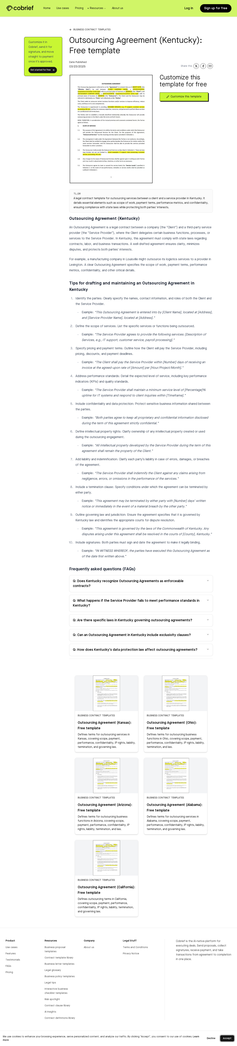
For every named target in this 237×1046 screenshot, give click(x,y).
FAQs (8, 966)
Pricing (9, 972)
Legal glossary (53, 970)
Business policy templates (60, 976)
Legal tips (50, 983)
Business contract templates (92, 29)
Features (11, 953)
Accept (227, 1038)
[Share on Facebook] (203, 66)
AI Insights (50, 1012)
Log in (188, 8)
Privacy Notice (131, 953)
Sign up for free (215, 8)
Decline (211, 1038)
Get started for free (41, 70)
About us (89, 947)
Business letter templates (59, 964)
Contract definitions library (60, 1018)
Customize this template (186, 96)
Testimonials (13, 960)
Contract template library (59, 958)
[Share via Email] (210, 66)
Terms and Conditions (135, 947)
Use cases (11, 947)
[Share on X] (196, 66)
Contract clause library (57, 1005)
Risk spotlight (52, 999)
